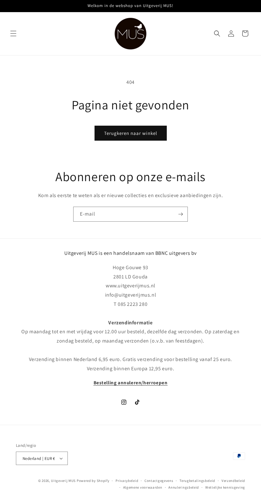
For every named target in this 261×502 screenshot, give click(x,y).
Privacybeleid (127, 480)
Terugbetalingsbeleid (197, 480)
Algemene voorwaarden (142, 487)
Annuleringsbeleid (183, 487)
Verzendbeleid (233, 480)
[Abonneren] (180, 214)
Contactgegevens (159, 480)
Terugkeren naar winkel (130, 133)
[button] (13, 33)
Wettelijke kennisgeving (225, 487)
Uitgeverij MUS (63, 480)
